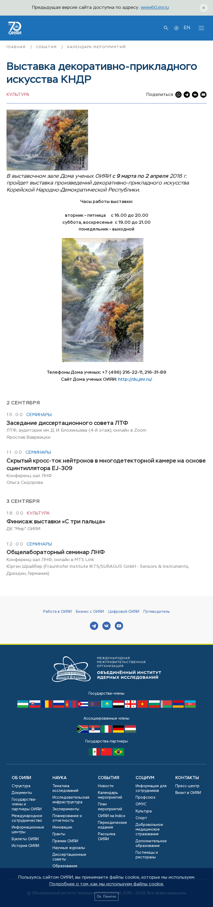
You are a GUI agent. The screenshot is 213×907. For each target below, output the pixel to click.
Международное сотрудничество (27, 818)
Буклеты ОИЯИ (25, 839)
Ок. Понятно (106, 896)
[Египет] (119, 706)
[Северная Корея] (95, 706)
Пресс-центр (187, 786)
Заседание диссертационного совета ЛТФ (67, 423)
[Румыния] (47, 706)
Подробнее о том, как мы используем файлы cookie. (106, 884)
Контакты (187, 778)
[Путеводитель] (176, 28)
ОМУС (141, 804)
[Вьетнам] (143, 706)
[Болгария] (155, 706)
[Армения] (179, 706)
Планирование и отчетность (67, 818)
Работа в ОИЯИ (57, 612)
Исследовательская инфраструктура (70, 800)
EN (187, 27)
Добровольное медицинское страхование (149, 829)
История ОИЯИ (25, 846)
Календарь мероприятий (96, 47)
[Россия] (59, 706)
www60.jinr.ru (155, 7)
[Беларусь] (167, 706)
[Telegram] (94, 626)
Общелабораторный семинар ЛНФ (55, 552)
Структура (21, 786)
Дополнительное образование (151, 843)
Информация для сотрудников (151, 788)
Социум (145, 778)
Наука (59, 778)
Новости (106, 786)
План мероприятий (110, 807)
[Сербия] (95, 731)
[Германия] (119, 731)
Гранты (58, 834)
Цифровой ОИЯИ (123, 612)
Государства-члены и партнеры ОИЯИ (27, 804)
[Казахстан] (107, 706)
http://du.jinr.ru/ (135, 379)
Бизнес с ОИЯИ (90, 612)
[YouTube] (119, 626)
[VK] (106, 626)
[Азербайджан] (190, 706)
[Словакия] (35, 706)
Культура (17, 95)
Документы (22, 793)
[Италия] (107, 731)
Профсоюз (145, 797)
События (47, 47)
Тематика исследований (65, 788)
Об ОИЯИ (21, 778)
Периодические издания (112, 825)
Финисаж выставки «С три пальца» (55, 522)
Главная (16, 47)
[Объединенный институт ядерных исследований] (106, 687)
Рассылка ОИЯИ (106, 836)
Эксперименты (65, 809)
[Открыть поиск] (166, 28)
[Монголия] (71, 706)
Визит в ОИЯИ (188, 793)
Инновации (62, 827)
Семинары (39, 415)
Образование (64, 866)
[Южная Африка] (83, 731)
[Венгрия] (130, 731)
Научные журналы (68, 848)
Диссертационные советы (69, 857)
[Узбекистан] (23, 706)
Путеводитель (156, 612)
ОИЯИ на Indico (111, 816)
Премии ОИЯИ (65, 841)
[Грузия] (131, 706)
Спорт (141, 818)
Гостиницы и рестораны (147, 855)
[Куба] (83, 706)
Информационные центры (28, 830)
